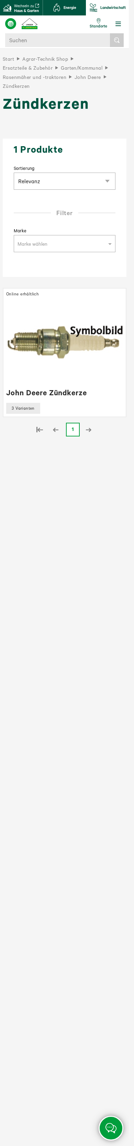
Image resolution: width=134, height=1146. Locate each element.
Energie (70, 7)
